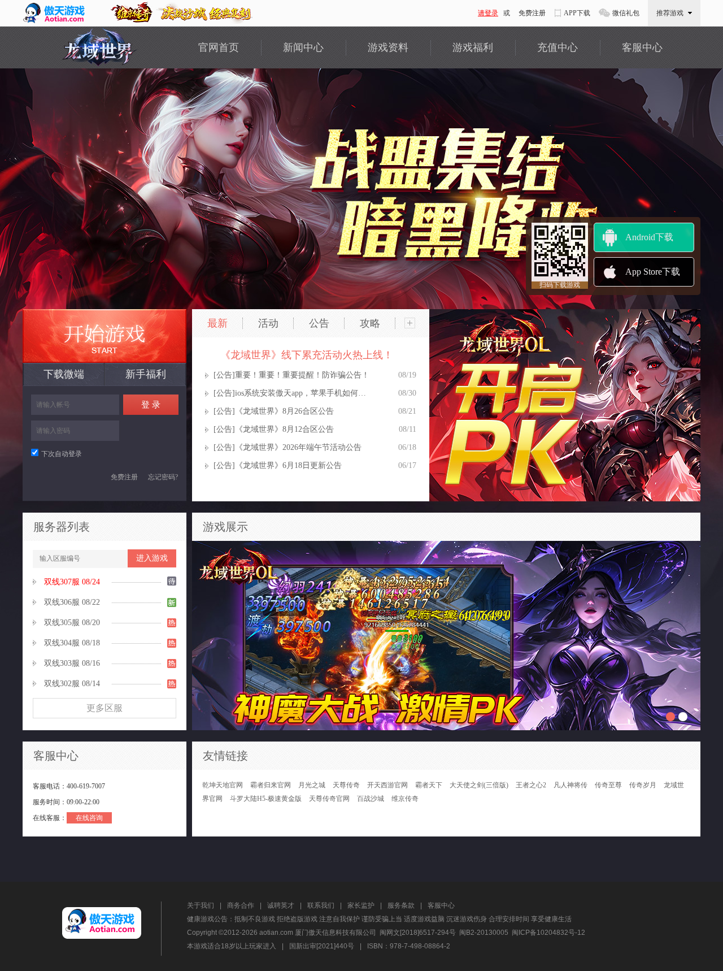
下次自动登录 (61, 454)
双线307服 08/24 (72, 582)
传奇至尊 (608, 785)
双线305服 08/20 (72, 622)
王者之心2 (531, 785)
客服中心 (642, 47)
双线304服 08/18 (72, 643)
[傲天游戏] (58, 13)
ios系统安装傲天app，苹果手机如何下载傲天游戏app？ (303, 393)
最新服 (104, 336)
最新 (217, 323)
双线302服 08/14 (72, 683)
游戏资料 (388, 47)
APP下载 (577, 13)
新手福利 (145, 374)
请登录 (488, 13)
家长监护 (360, 905)
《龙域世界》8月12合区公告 (284, 429)
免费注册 (532, 13)
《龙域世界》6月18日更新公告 (288, 465)
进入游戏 (152, 558)
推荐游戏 (669, 13)
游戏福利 (472, 47)
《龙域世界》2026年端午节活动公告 (298, 447)
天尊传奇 (346, 785)
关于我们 (200, 905)
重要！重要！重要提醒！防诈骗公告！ (302, 375)
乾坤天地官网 (222, 785)
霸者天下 (428, 785)
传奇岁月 (642, 785)
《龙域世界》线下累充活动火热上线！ (306, 355)
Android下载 (649, 237)
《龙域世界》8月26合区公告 (284, 411)
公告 (319, 323)
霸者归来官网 (270, 785)
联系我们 (320, 905)
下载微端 (63, 374)
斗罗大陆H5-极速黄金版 (266, 799)
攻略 (370, 323)
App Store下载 (652, 271)
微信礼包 (625, 13)
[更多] (409, 323)
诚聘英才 (280, 905)
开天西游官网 (387, 785)
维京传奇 (405, 799)
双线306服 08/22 (72, 602)
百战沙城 (370, 799)
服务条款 (401, 905)
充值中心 (557, 47)
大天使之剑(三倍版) (479, 785)
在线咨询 (89, 818)
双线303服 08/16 (72, 663)
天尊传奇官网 (329, 799)
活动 (268, 323)
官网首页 (218, 47)
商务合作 (240, 905)
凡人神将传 (570, 785)
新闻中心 (303, 47)
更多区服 (104, 708)
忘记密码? (163, 477)
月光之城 (311, 785)
